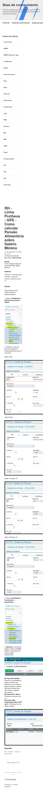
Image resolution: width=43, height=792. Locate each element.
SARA (5, 146)
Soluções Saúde (9, 159)
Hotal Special (8, 100)
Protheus (6, 126)
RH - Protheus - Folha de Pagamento (12, 753)
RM (5, 133)
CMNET (6, 48)
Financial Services (9, 74)
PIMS (5, 120)
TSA (5, 172)
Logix (5, 113)
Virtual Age (7, 185)
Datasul (6, 68)
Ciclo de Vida (8, 42)
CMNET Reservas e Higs (11, 55)
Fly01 (5, 87)
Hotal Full (7, 94)
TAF (5, 165)
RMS (5, 139)
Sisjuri (6, 152)
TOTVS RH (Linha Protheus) (21, 23)
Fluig (5, 81)
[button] (13, 765)
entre (12, 784)
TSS (5, 178)
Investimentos (8, 107)
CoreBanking (8, 61)
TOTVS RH (5, 23)
